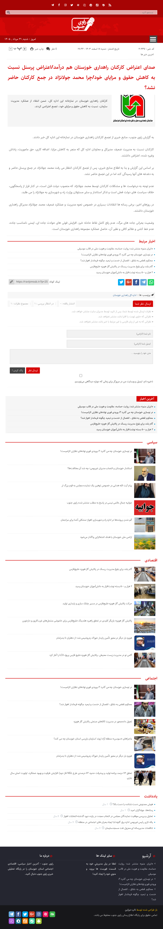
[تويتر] (72, 5)
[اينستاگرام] (65, 5)
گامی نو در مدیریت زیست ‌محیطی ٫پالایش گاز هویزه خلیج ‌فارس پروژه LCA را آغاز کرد (90, 655)
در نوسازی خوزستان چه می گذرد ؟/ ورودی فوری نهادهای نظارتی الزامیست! (117, 255)
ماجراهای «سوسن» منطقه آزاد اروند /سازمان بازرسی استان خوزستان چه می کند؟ (93, 739)
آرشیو (146, 855)
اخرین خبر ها (147, 54)
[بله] (103, 5)
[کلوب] (52, 914)
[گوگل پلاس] (128, 282)
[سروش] (91, 5)
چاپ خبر (39, 49)
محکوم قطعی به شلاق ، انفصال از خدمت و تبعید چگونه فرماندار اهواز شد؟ (116, 261)
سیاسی (152, 442)
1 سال (105, 804)
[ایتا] (97, 5)
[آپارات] (78, 5)
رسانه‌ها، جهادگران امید (142, 810)
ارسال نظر (33, 370)
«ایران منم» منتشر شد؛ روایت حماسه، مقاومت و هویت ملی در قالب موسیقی (115, 249)
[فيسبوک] (59, 5)
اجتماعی (151, 678)
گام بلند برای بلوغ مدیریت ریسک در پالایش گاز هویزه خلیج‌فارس (121, 266)
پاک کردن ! (17, 370)
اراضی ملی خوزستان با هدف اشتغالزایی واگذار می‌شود (106, 537)
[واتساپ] (151, 282)
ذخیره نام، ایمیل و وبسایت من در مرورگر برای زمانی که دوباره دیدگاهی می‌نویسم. (113, 381)
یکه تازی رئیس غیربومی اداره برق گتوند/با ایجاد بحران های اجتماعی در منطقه (115, 822)
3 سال (56, 816)
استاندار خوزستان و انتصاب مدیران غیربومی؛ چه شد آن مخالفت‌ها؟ (99, 468)
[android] (39, 921)
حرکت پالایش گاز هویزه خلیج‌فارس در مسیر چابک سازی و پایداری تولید (97, 604)
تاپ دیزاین (130, 910)
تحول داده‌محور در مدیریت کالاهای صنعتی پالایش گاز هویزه (103, 722)
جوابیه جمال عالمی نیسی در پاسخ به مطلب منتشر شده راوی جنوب (99, 503)
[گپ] (84, 5)
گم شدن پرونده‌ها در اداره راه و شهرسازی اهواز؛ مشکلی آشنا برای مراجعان (96, 520)
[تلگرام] (53, 5)
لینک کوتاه (54, 282)
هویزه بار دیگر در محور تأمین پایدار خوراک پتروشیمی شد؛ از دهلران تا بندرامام (94, 638)
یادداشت (150, 796)
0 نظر (54, 49)
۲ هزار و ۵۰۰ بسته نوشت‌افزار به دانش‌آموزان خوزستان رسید (124, 272)
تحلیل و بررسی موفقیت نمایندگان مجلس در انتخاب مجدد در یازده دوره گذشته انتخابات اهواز (108, 816)
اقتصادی (151, 560)
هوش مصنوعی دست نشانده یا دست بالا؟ (133, 804)
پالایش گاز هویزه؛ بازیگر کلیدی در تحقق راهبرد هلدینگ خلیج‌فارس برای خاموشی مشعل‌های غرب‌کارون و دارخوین (77, 621)
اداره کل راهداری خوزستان (124, 295)
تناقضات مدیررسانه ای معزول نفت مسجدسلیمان (129, 828)
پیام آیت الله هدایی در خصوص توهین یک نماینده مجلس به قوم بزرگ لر (97, 485)
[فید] (110, 5)
